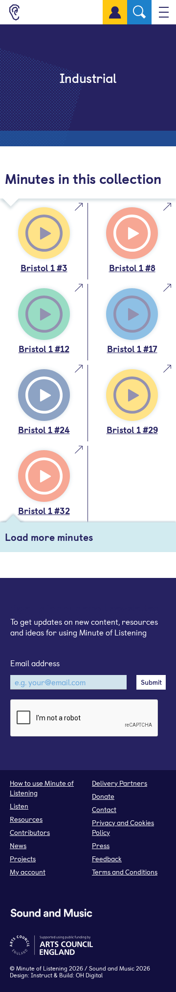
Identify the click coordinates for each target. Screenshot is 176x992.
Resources (26, 819)
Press (101, 845)
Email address (35, 663)
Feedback (107, 858)
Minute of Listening (41, 968)
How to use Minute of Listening (42, 788)
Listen (19, 806)
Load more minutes (49, 537)
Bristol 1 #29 (132, 429)
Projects (23, 858)
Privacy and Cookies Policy (123, 827)
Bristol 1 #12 (44, 348)
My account (27, 872)
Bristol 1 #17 (132, 348)
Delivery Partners (119, 783)
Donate (103, 796)
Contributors (30, 832)
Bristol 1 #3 (44, 267)
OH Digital (89, 975)
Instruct (41, 975)
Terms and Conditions (124, 872)
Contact (104, 809)
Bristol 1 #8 (132, 267)
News (18, 845)
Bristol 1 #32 (44, 510)
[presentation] (84, 718)
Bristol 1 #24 (44, 429)
